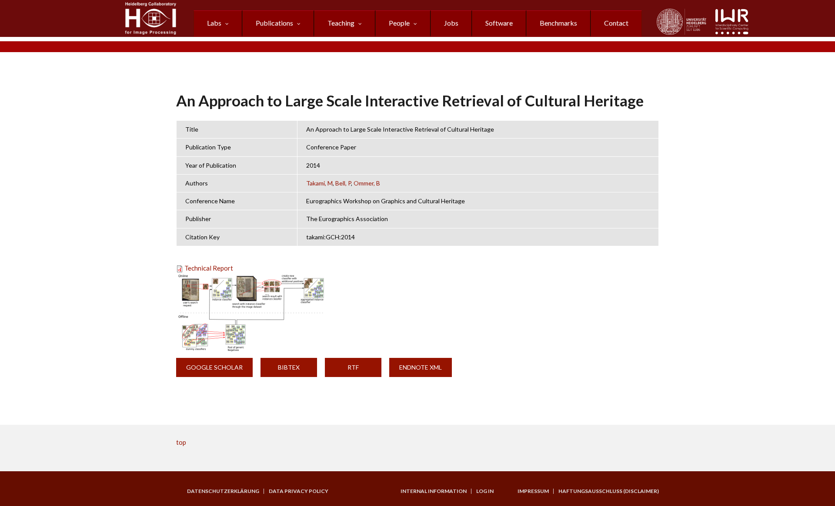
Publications (274, 23)
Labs (214, 23)
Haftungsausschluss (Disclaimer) (608, 491)
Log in (485, 491)
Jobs (451, 23)
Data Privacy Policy (298, 491)
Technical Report (208, 268)
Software (499, 23)
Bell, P (343, 183)
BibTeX (289, 367)
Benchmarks (558, 23)
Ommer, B (367, 183)
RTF (353, 367)
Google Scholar (214, 367)
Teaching (340, 23)
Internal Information (434, 491)
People (399, 23)
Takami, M (319, 183)
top (181, 442)
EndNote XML (420, 367)
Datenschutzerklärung (223, 491)
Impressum (533, 491)
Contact (616, 23)
